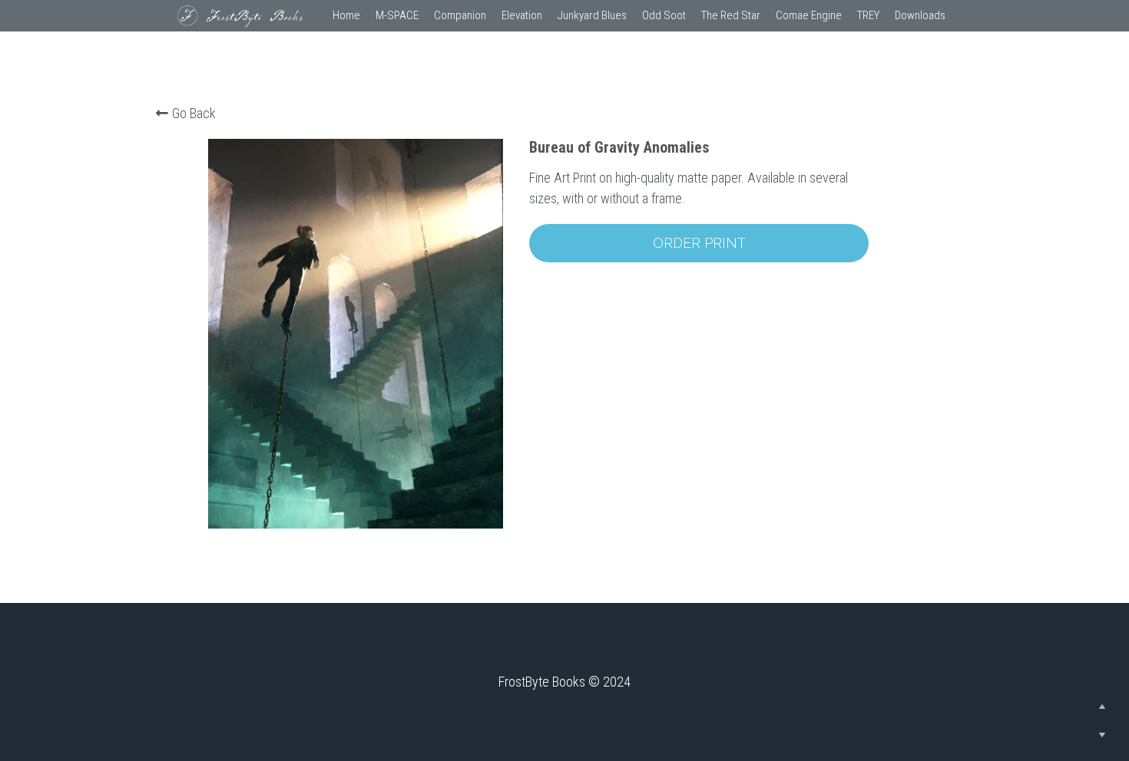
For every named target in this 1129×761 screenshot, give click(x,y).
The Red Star (730, 15)
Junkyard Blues (592, 15)
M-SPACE (397, 15)
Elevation (522, 15)
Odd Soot (664, 15)
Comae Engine (809, 15)
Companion (460, 15)
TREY (868, 15)
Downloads (920, 15)
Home (346, 15)
